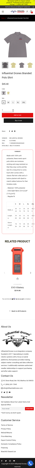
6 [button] (22, 299)
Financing (4, 448)
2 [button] (14, 299)
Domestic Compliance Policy (11, 444)
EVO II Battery (17, 287)
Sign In (27, 11)
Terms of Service (7, 425)
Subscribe (29, 408)
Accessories (17, 284)
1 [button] (12, 299)
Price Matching (6, 436)
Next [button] (30, 272)
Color (3, 89)
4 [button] (18, 299)
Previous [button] (4, 272)
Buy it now (18, 120)
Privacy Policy (6, 429)
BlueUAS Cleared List (8, 451)
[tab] (17, 151)
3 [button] (16, 299)
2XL (23, 102)
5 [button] (20, 299)
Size (3, 98)
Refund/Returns (6, 433)
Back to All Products (18, 311)
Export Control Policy (8, 440)
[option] (17, 273)
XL (18, 102)
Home (3, 18)
